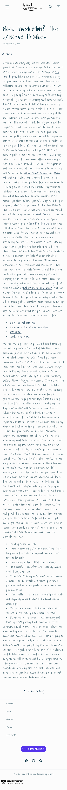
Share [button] (9, 54)
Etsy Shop (11, 735)
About (9, 711)
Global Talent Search (36, 173)
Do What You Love (42, 214)
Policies (10, 727)
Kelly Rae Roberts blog (23, 323)
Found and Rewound (28, 773)
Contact (10, 719)
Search (10, 704)
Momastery (15, 332)
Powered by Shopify (45, 773)
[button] (7, 7)
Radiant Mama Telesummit (37, 288)
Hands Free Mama (20, 336)
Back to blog (36, 691)
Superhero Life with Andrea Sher (29, 327)
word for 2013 (21, 145)
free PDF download (39, 223)
